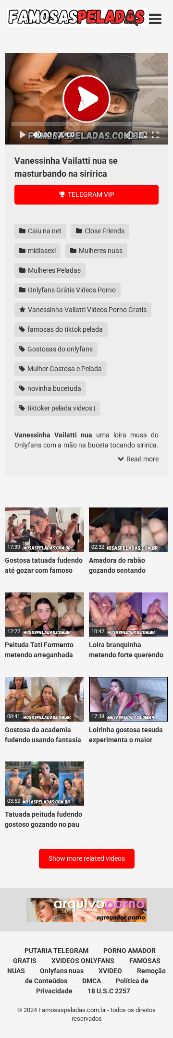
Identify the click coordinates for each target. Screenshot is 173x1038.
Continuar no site (87, 591)
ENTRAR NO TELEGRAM (86, 562)
